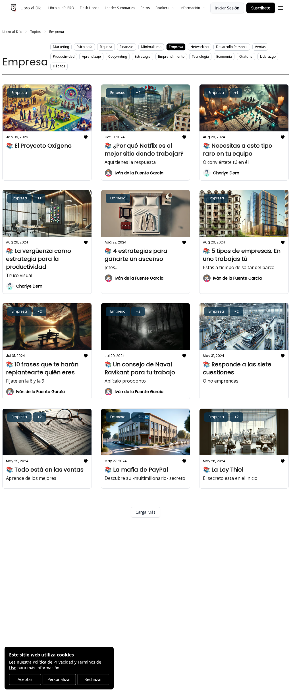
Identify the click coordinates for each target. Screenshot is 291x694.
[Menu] (280, 7)
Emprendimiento (171, 56)
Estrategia (142, 56)
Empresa (176, 46)
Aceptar (25, 679)
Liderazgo (268, 56)
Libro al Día (12, 32)
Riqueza (106, 46)
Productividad (63, 56)
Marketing (61, 46)
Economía (224, 56)
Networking (199, 46)
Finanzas (127, 46)
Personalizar (59, 679)
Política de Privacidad (53, 662)
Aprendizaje (91, 56)
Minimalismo (151, 46)
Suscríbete (260, 8)
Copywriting (117, 56)
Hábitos (59, 66)
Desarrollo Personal (232, 46)
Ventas (260, 46)
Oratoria (246, 56)
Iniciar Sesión (227, 8)
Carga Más (145, 512)
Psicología (84, 46)
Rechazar (93, 679)
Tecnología (200, 56)
